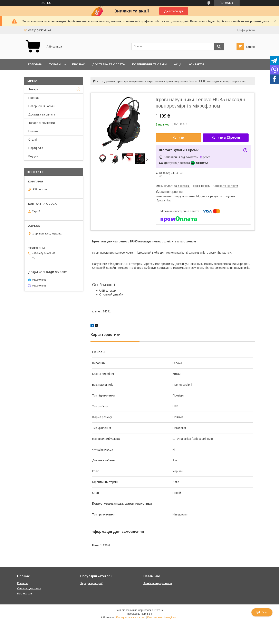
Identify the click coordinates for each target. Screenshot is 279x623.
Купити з (219, 137)
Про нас (78, 64)
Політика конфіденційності (162, 617)
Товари (55, 64)
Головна (35, 64)
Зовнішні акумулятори (157, 583)
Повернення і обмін (41, 106)
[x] (96, 326)
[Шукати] (219, 46)
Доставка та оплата (108, 64)
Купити (178, 137)
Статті (32, 139)
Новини (33, 131)
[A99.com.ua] (33, 54)
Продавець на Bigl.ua (139, 613)
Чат (265, 612)
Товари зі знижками (41, 122)
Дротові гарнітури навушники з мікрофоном (133, 81)
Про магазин (25, 593)
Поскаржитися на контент (130, 617)
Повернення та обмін (149, 64)
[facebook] (92, 326)
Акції (177, 64)
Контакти (196, 64)
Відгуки (33, 156)
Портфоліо (35, 148)
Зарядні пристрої (91, 583)
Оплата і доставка (29, 588)
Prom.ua (159, 610)
